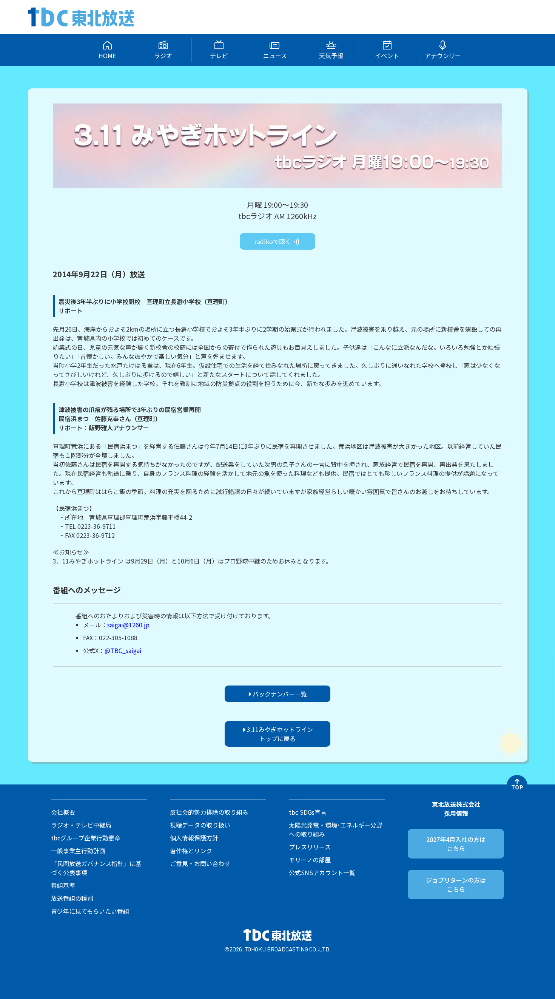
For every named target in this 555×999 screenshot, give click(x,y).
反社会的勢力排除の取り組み (209, 812)
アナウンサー (443, 55)
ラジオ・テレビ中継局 (81, 824)
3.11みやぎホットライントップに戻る (279, 734)
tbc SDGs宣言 (308, 812)
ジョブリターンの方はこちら (456, 884)
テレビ (219, 55)
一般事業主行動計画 (78, 850)
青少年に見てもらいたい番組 (90, 911)
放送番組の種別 (72, 898)
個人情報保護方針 (194, 837)
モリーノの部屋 (310, 859)
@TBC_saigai (123, 650)
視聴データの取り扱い (200, 824)
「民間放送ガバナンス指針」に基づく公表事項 (96, 868)
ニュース (275, 55)
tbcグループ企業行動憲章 (85, 837)
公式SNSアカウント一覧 (322, 872)
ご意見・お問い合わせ (200, 863)
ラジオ (163, 55)
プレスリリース (310, 846)
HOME (107, 55)
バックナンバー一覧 (279, 693)
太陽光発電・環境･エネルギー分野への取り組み (335, 829)
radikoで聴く (274, 241)
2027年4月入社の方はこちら (456, 844)
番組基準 (63, 885)
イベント (387, 55)
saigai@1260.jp (128, 624)
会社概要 (63, 812)
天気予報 (331, 55)
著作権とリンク (191, 850)
